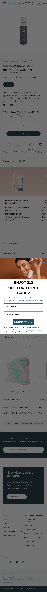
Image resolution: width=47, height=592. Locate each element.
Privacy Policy (31, 330)
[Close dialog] (44, 260)
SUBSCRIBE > (23, 322)
